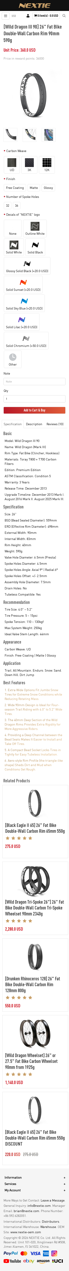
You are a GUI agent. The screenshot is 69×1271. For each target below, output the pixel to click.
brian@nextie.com (26, 1211)
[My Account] (28, 16)
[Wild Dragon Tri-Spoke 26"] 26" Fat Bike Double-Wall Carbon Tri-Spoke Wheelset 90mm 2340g (34, 907)
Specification (13, 424)
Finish (10, 179)
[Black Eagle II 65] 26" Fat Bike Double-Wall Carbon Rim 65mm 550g (35, 828)
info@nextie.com (39, 1206)
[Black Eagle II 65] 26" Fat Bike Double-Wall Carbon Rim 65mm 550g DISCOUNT (35, 1137)
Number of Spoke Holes (22, 197)
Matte (34, 188)
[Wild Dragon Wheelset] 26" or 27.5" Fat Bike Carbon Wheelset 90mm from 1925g (31, 1061)
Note (7, 373)
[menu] (5, 16)
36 (16, 205)
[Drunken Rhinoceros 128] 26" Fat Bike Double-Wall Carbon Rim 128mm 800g (32, 984)
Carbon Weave (16, 151)
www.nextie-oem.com (25, 1232)
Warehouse (48, 1227)
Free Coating (15, 188)
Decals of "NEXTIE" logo (23, 214)
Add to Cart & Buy (34, 410)
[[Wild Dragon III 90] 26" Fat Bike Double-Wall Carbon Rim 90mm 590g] (34, 94)
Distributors (50, 1221)
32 (7, 205)
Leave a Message (53, 1200)
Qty (6, 391)
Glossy (48, 188)
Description (34, 424)
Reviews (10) (55, 424)
